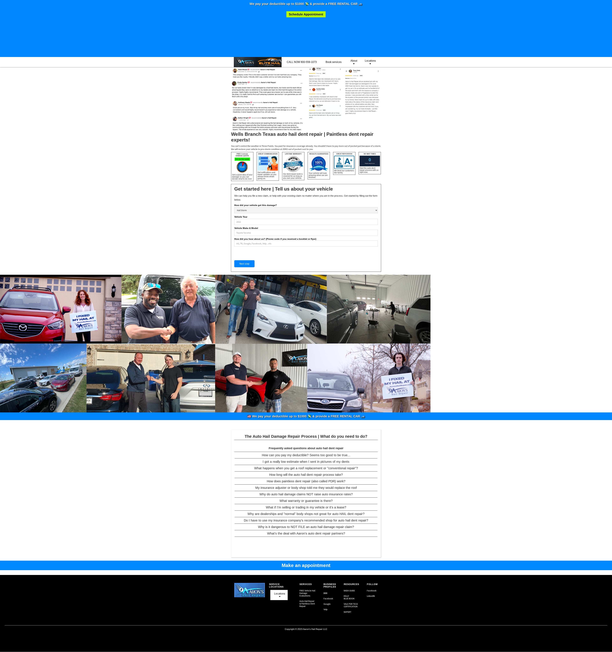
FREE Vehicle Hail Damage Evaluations (307, 593)
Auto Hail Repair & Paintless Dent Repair (307, 603)
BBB (325, 593)
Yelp (326, 609)
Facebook (328, 598)
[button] (353, 62)
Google (327, 604)
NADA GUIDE (349, 590)
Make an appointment (306, 565)
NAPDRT (347, 612)
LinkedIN (371, 596)
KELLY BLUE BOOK (349, 597)
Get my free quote (242, 159)
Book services (334, 62)
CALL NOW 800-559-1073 (302, 62)
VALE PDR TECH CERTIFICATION (351, 605)
